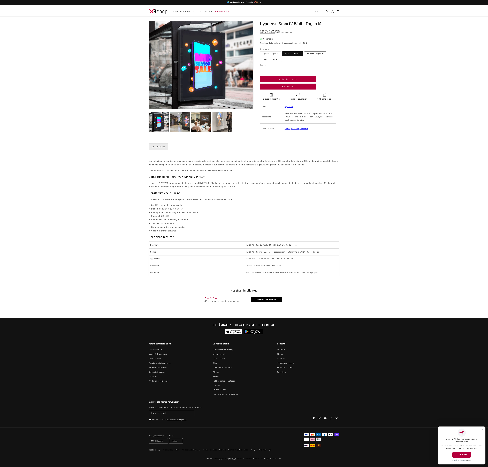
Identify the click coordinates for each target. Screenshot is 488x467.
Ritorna (280, 354)
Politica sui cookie (285, 367)
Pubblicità (281, 372)
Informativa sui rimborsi (171, 450)
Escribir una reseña (266, 300)
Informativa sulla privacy (177, 420)
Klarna (287, 129)
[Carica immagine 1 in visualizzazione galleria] (159, 122)
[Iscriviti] (191, 413)
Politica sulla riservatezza (224, 381)
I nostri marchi (219, 359)
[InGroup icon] (232, 458)
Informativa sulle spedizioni (238, 450)
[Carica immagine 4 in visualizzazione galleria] (222, 122)
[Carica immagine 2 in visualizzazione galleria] (180, 122)
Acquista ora (288, 86)
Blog (215, 363)
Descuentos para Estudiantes (225, 394)
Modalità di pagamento (159, 354)
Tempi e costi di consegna (160, 363)
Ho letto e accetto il (169, 420)
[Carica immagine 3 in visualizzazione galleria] (201, 122)
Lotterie (216, 385)
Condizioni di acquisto (222, 367)
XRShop (157, 450)
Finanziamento (155, 359)
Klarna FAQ (153, 376)
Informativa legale (265, 450)
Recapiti (254, 450)
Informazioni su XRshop (223, 350)
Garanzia (281, 359)
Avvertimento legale (285, 363)
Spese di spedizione (267, 33)
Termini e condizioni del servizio (214, 450)
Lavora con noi (219, 390)
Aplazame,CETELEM (299, 129)
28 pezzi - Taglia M (271, 59)
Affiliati (216, 372)
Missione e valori (220, 354)
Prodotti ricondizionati (158, 381)
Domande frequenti (157, 372)
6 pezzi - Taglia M (272, 54)
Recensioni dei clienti (157, 367)
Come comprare (155, 350)
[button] (183, 11)
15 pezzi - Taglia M (315, 54)
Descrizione (158, 147)
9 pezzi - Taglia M (292, 54)
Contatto (281, 350)
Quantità (263, 65)
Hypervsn (289, 107)
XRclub (216, 376)
